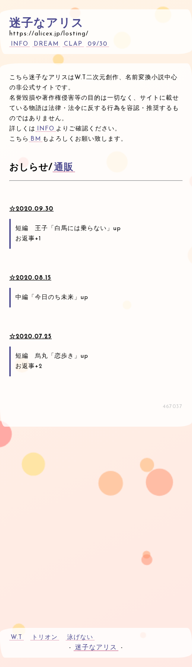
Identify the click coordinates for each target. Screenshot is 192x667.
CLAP (73, 44)
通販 (64, 167)
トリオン (45, 637)
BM (35, 139)
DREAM (46, 44)
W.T (16, 637)
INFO (19, 44)
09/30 (98, 44)
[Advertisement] (96, 523)
